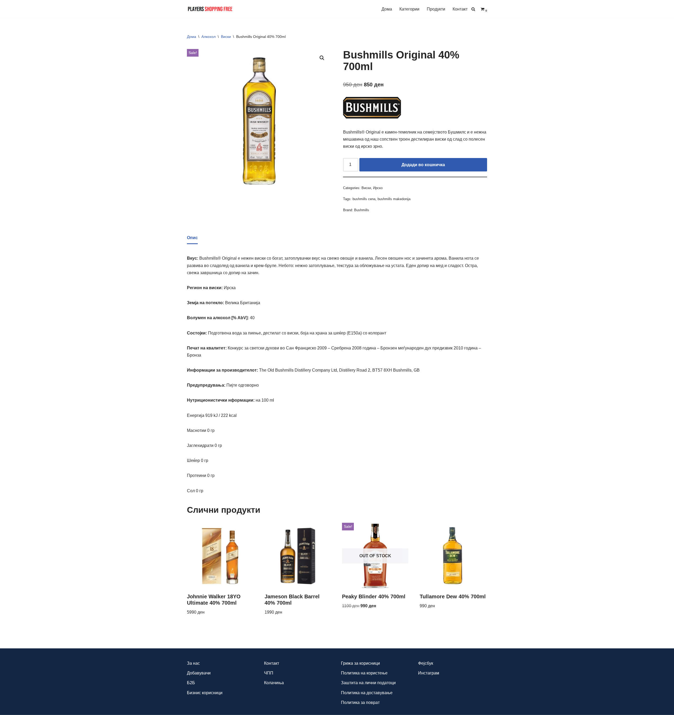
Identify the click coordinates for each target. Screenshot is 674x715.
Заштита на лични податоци (368, 683)
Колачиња (274, 683)
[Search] (473, 9)
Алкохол (208, 36)
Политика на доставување (367, 693)
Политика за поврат (360, 702)
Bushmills (361, 210)
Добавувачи (199, 673)
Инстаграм (428, 673)
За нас (193, 663)
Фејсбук (425, 663)
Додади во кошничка (423, 164)
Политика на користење (364, 673)
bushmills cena (364, 199)
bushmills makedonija (394, 199)
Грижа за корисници (360, 663)
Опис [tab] (192, 237)
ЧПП (268, 673)
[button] (322, 58)
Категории (409, 9)
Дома (386, 9)
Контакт (460, 9)
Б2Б (191, 683)
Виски (226, 36)
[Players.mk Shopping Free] (210, 9)
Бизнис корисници (204, 693)
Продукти (436, 9)
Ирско (378, 188)
